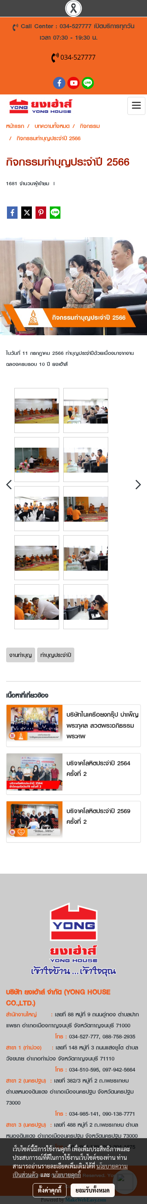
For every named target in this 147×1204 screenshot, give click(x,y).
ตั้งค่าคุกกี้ (49, 1190)
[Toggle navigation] (136, 106)
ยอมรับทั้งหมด (93, 1190)
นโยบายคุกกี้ (66, 1174)
